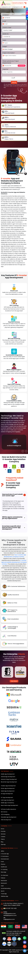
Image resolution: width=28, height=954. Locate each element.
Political (3, 878)
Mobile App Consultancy (7, 803)
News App (3, 872)
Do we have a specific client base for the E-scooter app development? (11, 527)
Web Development (6, 819)
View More (14, 681)
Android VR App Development (9, 779)
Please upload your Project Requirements (10, 62)
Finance (3, 864)
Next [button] (26, 451)
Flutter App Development (8, 788)
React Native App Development (9, 805)
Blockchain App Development (9, 782)
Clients (3, 839)
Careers (3, 836)
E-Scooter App (5, 853)
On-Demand (4, 875)
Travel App (4, 893)
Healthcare (4, 867)
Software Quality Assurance (8, 809)
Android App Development (8, 776)
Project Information (8, 53)
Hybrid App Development (7, 791)
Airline (2, 851)
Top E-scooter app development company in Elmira (15, 556)
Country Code (7, 27)
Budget (4, 46)
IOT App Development (7, 797)
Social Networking (5, 888)
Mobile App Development (8, 774)
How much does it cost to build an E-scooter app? (12, 495)
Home (2, 829)
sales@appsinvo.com (17, 7)
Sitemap (3, 844)
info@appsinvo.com (6, 7)
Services (3, 834)
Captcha (5, 69)
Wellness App (4, 896)
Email (4, 21)
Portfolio (3, 831)
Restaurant (4, 883)
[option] (14, 442)
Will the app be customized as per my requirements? (12, 517)
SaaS (2, 886)
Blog (2, 842)
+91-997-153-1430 (10, 908)
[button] (25, 950)
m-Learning (4, 869)
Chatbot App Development (8, 786)
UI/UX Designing (5, 814)
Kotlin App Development (7, 800)
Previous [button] (22, 451)
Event (2, 861)
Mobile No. (5, 34)
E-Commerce (4, 856)
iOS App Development (7, 793)
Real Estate (4, 880)
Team (4, 40)
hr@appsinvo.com (9, 919)
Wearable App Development (8, 817)
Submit (14, 82)
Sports (2, 891)
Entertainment (5, 859)
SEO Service (4, 812)
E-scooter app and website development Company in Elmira (14, 562)
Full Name (5, 15)
